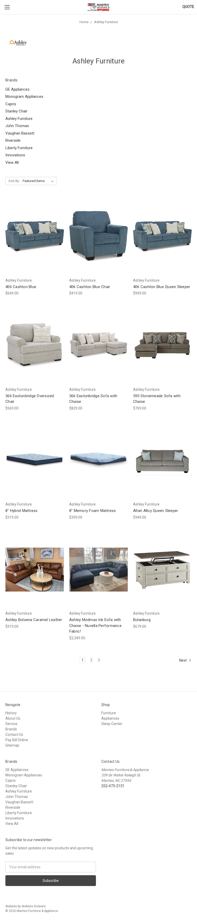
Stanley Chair (16, 111)
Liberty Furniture (19, 148)
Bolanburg (142, 619)
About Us (12, 718)
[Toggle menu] (7, 7)
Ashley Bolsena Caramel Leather (33, 619)
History (11, 713)
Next (183, 660)
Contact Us (14, 734)
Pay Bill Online (16, 740)
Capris (10, 104)
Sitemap (12, 745)
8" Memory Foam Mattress (92, 510)
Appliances (110, 718)
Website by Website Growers (25, 906)
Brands (11, 729)
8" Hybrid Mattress (21, 510)
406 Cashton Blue (20, 286)
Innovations (15, 155)
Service (11, 724)
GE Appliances (17, 89)
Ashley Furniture (19, 118)
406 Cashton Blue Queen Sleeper (161, 286)
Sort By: (14, 181)
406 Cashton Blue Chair (89, 286)
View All (12, 162)
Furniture (108, 713)
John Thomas (17, 125)
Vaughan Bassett (19, 133)
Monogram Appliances (24, 96)
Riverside (13, 140)
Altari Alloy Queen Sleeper (155, 510)
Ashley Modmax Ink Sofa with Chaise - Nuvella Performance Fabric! (95, 625)
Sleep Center (111, 724)
